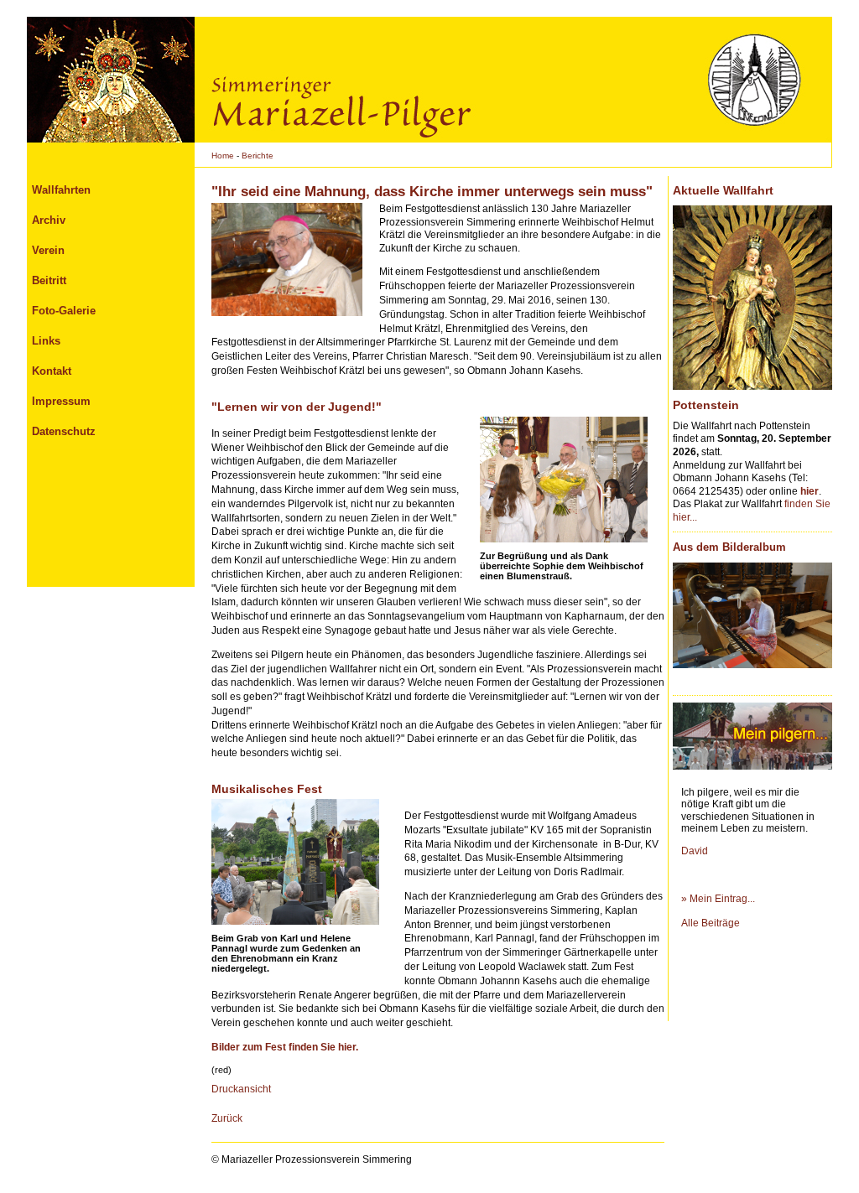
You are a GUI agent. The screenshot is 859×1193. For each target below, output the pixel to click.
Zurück (226, 1118)
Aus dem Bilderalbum (729, 547)
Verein (48, 250)
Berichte (257, 155)
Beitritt (49, 280)
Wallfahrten (61, 190)
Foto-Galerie (64, 310)
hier (809, 491)
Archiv (48, 220)
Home (222, 155)
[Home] (111, 80)
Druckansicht (241, 1089)
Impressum (61, 401)
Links (46, 341)
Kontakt (51, 371)
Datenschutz (64, 431)
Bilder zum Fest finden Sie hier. (284, 1047)
